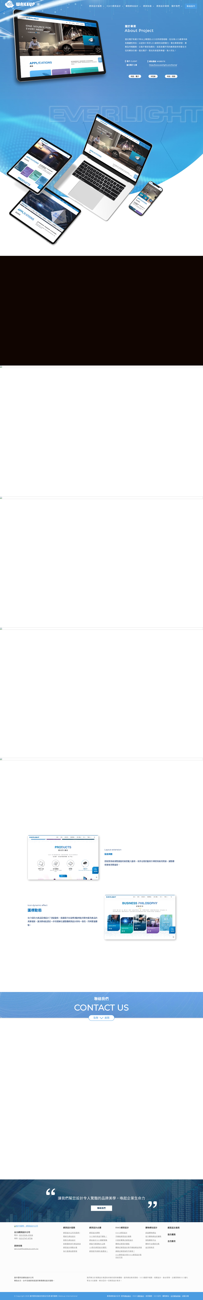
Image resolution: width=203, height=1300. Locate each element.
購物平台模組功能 (152, 1206)
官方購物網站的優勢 (153, 1198)
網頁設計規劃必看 (70, 1209)
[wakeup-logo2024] (26, 1188)
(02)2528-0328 (26, 1197)
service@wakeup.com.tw (26, 1210)
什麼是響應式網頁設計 (124, 1202)
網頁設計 (140, 1258)
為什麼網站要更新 (70, 1213)
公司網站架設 (176, 1258)
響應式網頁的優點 (122, 1206)
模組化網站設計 (69, 1198)
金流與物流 (149, 1209)
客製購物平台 (150, 1202)
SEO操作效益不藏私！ (98, 1198)
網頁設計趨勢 (94, 1195)
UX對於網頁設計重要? (98, 1209)
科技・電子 (135, 76)
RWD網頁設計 (121, 1195)
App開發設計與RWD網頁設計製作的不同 (128, 1218)
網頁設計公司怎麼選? (71, 1195)
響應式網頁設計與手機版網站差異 (128, 1209)
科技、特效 (171, 76)
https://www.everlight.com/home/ (163, 65)
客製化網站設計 (69, 1202)
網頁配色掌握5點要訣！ (98, 1213)
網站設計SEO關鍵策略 (98, 1202)
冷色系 (153, 76)
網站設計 (127, 1258)
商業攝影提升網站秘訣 (72, 1206)
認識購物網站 (150, 1195)
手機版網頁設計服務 (123, 1198)
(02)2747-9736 (26, 1200)
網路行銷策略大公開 (97, 1206)
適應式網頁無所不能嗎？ (125, 1213)
